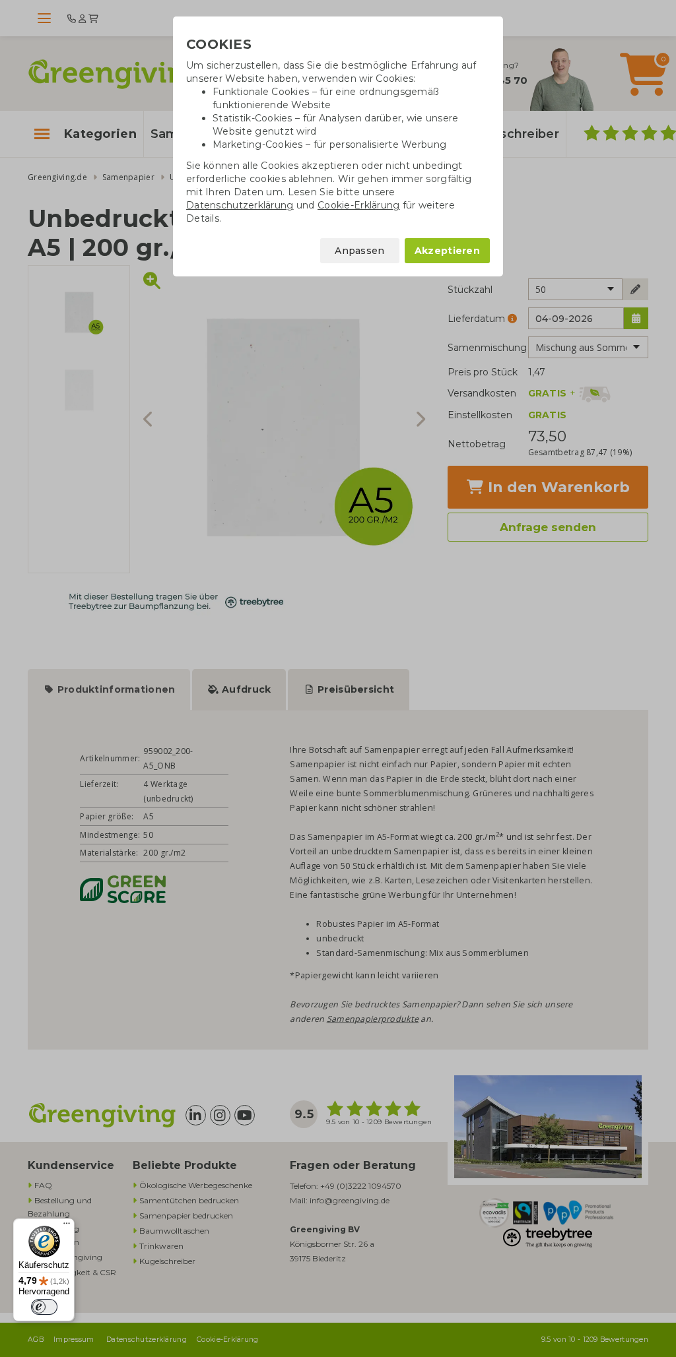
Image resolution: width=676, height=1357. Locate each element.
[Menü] (67, 1226)
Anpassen (359, 251)
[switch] (44, 1307)
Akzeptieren (447, 251)
